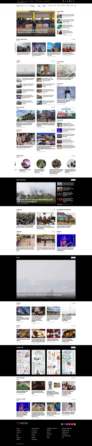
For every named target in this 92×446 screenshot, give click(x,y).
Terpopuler (22, 1)
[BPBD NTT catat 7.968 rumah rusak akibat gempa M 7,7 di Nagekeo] (25, 116)
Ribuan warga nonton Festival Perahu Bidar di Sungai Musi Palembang (69, 135)
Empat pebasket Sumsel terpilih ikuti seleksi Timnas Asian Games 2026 (48, 79)
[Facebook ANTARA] (63, 1)
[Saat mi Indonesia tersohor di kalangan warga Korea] (69, 333)
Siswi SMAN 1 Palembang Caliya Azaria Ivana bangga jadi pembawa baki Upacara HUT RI (69, 146)
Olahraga (58, 5)
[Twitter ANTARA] (65, 1)
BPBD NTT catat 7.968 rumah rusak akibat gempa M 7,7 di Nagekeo (24, 125)
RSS (63, 437)
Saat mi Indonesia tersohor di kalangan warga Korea (67, 340)
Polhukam (50, 5)
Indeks (73, 39)
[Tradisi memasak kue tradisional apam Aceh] (53, 333)
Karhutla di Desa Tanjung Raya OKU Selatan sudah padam (65, 78)
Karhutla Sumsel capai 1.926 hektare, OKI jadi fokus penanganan (35, 201)
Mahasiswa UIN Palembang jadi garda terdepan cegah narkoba (48, 85)
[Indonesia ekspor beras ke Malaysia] (23, 362)
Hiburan (68, 5)
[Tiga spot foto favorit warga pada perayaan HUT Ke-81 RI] (59, 16)
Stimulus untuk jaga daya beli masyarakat (65, 116)
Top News (26, 1)
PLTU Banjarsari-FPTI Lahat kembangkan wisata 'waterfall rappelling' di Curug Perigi (37, 319)
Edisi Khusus (20, 155)
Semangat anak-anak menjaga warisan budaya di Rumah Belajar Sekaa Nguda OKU (38, 414)
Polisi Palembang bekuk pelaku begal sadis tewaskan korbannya (23, 54)
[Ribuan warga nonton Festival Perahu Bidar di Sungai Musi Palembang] (59, 135)
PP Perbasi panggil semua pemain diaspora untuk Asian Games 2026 (48, 90)
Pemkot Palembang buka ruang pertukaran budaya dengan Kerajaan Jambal (37, 54)
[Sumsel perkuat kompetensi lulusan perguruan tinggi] (39, 96)
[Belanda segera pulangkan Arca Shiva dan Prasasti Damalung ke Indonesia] (53, 385)
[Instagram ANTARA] (67, 1)
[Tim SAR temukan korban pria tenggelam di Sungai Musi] (19, 85)
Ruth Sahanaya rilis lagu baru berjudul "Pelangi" (68, 413)
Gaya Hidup (60, 11)
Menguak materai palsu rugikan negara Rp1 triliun (53, 371)
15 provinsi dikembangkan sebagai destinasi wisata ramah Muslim (22, 318)
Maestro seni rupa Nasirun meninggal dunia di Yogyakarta (53, 414)
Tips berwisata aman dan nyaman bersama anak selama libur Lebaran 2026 (53, 318)
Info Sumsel (39, 6)
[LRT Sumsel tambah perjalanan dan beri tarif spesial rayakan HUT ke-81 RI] (59, 141)
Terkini (18, 1)
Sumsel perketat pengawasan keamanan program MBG (68, 188)
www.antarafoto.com (46, 1)
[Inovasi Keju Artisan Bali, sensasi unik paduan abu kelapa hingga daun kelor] (38, 333)
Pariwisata (63, 5)
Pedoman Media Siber (66, 435)
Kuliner (18, 325)
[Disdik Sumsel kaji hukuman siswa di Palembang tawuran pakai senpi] (25, 70)
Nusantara (18, 437)
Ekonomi (54, 5)
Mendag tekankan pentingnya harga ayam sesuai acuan (24, 147)
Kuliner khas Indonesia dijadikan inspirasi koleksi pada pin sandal (68, 26)
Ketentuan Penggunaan (67, 428)
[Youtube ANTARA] (69, 1)
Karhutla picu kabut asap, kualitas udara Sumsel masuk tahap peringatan (68, 183)
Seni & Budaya (20, 377)
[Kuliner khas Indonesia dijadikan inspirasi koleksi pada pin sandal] (59, 26)
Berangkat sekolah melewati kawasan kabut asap (39, 295)
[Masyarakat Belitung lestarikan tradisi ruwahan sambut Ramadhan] (69, 385)
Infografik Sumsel (61, 113)
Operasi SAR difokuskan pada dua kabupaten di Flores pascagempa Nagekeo (46, 125)
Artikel (48, 435)
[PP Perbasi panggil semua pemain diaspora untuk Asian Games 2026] (39, 91)
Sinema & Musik (20, 399)
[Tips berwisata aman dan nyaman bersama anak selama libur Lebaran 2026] (53, 311)
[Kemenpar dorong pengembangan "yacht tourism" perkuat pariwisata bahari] (66, 92)
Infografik (19, 347)
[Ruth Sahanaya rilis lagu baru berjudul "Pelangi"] (69, 406)
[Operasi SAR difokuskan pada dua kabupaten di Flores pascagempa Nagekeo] (46, 116)
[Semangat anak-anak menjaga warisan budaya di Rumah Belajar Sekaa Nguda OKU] (38, 406)
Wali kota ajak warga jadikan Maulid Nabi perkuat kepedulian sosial (53, 54)
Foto (18, 257)
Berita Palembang (33, 6)
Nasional (18, 439)
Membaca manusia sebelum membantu (21, 170)
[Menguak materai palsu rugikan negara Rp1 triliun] (53, 362)
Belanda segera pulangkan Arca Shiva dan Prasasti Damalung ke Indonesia (53, 393)
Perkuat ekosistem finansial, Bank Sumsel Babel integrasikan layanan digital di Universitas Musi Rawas (46, 148)
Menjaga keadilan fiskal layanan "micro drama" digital (68, 171)
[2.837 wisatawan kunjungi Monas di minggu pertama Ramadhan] (69, 311)
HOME (29, 5)
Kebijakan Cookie (65, 432)
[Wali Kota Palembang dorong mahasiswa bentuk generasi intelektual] (39, 102)
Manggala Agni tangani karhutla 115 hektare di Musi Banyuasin (33, 31)
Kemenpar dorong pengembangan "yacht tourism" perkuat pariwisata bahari (66, 101)
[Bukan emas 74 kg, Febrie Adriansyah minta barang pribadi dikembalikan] (46, 218)
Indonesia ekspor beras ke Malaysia (22, 371)
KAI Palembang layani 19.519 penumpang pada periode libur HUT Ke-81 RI (68, 54)
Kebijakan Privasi (65, 430)
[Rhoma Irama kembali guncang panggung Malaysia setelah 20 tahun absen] (59, 130)
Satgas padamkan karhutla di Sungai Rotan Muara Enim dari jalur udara (28, 90)
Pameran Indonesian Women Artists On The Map (38, 392)
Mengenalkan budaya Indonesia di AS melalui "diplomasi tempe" (53, 171)
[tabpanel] (35, 23)
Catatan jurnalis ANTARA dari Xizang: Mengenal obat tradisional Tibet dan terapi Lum (38, 171)
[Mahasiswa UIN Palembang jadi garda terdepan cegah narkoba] (39, 85)
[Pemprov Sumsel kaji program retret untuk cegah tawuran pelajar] (46, 70)
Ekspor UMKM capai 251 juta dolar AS (38, 371)
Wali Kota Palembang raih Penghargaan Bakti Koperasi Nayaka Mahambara (28, 96)
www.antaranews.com (38, 1)
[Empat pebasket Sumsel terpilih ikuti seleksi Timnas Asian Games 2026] (39, 79)
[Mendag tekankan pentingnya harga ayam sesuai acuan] (25, 138)
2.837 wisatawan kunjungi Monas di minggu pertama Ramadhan (67, 318)
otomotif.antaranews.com (21, 2)
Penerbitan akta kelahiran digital (67, 371)
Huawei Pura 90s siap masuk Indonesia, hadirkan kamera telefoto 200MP (68, 20)
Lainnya (72, 5)
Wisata (18, 303)
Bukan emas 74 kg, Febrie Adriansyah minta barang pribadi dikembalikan (45, 227)
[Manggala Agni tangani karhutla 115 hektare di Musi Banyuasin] (19, 102)
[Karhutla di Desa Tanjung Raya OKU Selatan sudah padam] (19, 79)
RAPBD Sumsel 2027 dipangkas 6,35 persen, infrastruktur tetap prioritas (68, 194)
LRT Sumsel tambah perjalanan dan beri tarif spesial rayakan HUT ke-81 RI (68, 140)
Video (17, 435)
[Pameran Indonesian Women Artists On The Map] (38, 385)
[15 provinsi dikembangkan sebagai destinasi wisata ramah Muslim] (23, 311)
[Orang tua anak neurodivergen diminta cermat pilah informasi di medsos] (59, 32)
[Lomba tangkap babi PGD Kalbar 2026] (23, 385)
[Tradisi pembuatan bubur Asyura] (23, 333)
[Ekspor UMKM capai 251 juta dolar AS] (38, 362)
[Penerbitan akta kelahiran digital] (69, 362)
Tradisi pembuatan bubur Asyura (23, 340)
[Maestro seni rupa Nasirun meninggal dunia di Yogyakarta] (53, 406)
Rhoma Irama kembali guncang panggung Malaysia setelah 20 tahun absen (69, 130)
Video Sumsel (21, 180)
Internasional (34, 439)
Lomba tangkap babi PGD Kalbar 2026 (22, 392)
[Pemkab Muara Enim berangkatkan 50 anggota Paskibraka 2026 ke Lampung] (59, 124)
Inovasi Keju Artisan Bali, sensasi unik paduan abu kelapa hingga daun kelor (38, 340)
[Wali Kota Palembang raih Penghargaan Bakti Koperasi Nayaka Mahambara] (19, 96)
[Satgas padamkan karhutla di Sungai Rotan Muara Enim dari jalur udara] (19, 91)
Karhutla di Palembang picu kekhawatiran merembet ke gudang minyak (68, 200)
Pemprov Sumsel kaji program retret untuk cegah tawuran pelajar (45, 73)
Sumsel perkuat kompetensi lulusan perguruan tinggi (64, 226)
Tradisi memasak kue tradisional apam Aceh (53, 340)
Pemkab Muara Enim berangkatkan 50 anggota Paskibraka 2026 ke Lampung (69, 124)
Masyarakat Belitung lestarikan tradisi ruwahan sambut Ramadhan (67, 393)
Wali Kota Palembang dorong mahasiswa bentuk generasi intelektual (48, 102)
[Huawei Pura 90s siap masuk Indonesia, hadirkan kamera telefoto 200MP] (59, 21)
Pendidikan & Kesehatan (64, 209)
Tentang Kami (31, 1)
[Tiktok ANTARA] (71, 1)
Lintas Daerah (44, 6)
